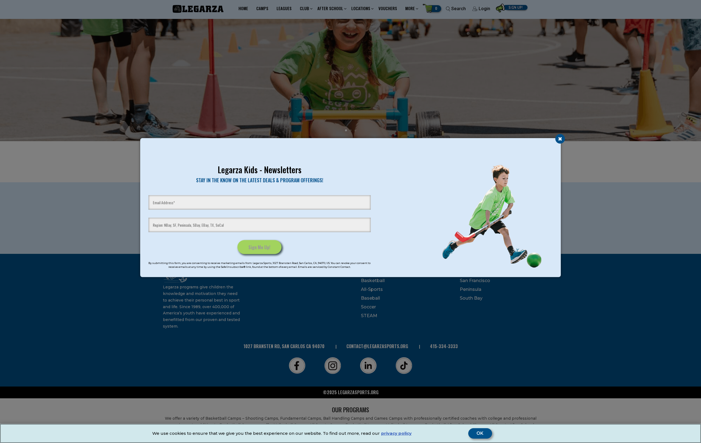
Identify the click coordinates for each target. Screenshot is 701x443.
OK (480, 433)
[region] (350, 433)
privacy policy (396, 433)
